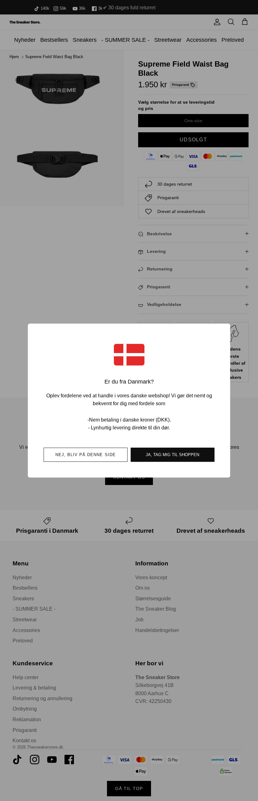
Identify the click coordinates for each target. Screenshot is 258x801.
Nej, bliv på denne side (85, 454)
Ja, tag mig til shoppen (172, 454)
